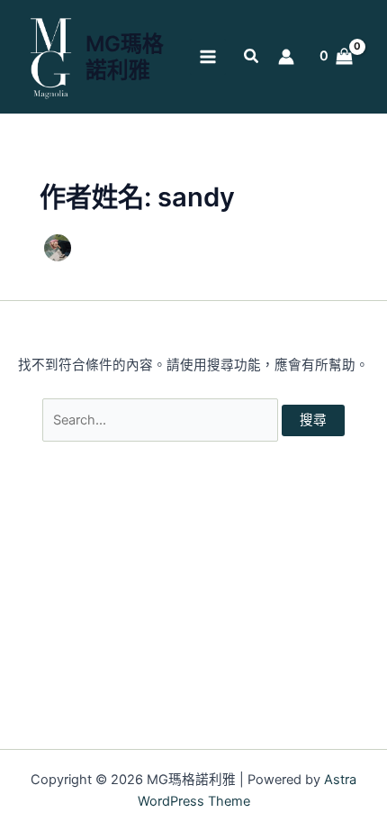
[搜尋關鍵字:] (162, 420)
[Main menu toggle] (208, 57)
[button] (252, 58)
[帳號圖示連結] (286, 57)
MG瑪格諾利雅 (125, 57)
